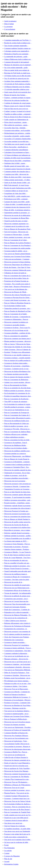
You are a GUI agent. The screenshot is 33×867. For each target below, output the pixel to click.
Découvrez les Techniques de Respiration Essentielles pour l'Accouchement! (18, 626)
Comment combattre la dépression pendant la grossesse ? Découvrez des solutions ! (16, 653)
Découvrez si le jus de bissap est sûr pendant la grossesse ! (16, 330)
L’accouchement (9, 29)
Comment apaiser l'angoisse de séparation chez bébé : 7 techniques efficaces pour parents (18, 169)
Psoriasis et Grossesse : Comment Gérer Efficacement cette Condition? (17, 703)
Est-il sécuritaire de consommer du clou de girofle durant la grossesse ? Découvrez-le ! (17, 393)
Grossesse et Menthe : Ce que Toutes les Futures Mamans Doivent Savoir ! (17, 552)
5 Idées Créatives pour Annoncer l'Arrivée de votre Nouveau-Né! (15, 621)
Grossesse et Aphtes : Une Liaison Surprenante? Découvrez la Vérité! (15, 686)
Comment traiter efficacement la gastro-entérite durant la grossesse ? (17, 418)
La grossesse (8, 26)
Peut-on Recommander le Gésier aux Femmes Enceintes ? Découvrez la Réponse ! (16, 423)
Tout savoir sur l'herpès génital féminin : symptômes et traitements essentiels (17, 254)
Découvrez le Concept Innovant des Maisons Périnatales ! (16, 601)
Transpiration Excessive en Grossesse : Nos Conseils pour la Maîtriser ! (17, 489)
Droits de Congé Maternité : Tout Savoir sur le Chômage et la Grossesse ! (17, 558)
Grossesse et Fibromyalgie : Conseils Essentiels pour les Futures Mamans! (16, 235)
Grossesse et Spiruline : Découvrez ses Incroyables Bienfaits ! (17, 675)
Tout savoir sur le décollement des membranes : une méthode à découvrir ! (17, 289)
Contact (6, 853)
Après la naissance (10, 21)
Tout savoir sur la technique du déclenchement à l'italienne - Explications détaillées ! (18, 755)
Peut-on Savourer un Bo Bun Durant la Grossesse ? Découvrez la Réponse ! (17, 809)
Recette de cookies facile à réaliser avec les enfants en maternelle (17, 43)
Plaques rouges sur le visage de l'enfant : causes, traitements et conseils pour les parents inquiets (17, 106)
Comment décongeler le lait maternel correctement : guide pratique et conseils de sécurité (17, 62)
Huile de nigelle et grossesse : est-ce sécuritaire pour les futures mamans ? (16, 426)
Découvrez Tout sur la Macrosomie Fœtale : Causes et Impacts (16, 689)
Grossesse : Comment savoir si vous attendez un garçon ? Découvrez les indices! (16, 369)
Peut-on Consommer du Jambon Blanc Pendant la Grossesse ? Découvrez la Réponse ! (17, 432)
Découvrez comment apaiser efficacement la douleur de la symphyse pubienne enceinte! (18, 495)
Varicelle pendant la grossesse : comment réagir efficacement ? (18, 407)
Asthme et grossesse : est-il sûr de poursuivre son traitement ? (15, 475)
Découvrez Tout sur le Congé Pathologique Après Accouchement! (16, 788)
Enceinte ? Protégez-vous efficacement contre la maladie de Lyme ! (17, 352)
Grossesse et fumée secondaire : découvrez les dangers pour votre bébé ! (17, 642)
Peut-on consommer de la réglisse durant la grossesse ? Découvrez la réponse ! (18, 527)
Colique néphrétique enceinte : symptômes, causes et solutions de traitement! (15, 437)
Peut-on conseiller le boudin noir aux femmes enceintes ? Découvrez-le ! (16, 563)
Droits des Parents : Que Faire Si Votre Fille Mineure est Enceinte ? (17, 267)
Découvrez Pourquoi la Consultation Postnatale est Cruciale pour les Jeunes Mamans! (17, 645)
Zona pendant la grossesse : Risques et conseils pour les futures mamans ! (17, 747)
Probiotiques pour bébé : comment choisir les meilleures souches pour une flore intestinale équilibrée (17, 199)
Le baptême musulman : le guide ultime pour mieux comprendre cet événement (17, 829)
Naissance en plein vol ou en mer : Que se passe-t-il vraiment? (17, 684)
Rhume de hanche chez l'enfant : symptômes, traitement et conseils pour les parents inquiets (17, 95)
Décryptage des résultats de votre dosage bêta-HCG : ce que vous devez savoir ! (17, 347)
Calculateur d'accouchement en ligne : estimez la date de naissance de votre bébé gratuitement (18, 152)
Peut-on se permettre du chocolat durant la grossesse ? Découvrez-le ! (17, 388)
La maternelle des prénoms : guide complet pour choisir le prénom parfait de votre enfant (18, 57)
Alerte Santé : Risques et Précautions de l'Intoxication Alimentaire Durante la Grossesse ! (17, 287)
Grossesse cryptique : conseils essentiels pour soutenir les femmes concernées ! (17, 358)
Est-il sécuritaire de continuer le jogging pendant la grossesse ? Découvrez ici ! (17, 404)
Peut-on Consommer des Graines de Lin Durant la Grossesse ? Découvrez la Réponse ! (17, 276)
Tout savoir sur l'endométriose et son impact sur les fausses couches (16, 410)
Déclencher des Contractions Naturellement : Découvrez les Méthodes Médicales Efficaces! (17, 640)
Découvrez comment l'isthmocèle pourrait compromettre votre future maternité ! (18, 270)
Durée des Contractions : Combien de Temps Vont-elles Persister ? (16, 610)
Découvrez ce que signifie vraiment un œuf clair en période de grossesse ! (17, 355)
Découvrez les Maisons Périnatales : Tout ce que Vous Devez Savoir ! (18, 615)
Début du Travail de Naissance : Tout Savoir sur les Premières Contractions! (17, 673)
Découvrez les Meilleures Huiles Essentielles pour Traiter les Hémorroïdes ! (18, 445)
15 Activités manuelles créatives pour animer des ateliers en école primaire (16, 89)
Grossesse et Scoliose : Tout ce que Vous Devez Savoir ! (18, 328)
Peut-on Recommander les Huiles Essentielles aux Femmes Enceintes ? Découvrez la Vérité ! (16, 385)
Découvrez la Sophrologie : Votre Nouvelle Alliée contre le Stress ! (15, 741)
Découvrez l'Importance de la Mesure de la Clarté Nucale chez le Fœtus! (17, 265)
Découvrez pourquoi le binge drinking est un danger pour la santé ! (17, 262)
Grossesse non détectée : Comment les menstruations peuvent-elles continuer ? (17, 692)
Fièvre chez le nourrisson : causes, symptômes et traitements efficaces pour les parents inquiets (17, 122)
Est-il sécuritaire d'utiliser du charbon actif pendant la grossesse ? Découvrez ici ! (18, 804)
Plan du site (8, 859)
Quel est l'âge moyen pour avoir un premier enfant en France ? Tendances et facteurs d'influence (17, 109)
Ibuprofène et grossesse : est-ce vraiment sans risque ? (17, 530)
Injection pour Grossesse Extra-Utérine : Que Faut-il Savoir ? (17, 256)
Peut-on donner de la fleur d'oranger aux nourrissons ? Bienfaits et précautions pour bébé (17, 117)
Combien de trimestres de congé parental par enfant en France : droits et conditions (18, 103)
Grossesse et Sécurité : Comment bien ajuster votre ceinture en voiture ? (16, 486)
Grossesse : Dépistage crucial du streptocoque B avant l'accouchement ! (17, 708)
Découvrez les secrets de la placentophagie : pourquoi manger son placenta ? (17, 582)
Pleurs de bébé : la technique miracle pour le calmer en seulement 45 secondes (18, 210)
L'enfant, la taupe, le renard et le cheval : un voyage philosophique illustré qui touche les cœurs (17, 111)
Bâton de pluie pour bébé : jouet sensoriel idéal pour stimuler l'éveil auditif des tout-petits (18, 177)
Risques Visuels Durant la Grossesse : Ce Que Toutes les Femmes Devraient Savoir (18, 569)
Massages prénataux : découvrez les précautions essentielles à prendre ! (16, 659)
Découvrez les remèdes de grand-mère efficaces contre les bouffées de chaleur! (17, 585)
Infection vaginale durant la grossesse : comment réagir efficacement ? (17, 533)
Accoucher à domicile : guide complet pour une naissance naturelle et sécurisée (17, 136)
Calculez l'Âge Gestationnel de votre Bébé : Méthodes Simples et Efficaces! (17, 779)
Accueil (6, 861)
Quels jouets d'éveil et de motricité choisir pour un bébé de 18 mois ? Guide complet (18, 92)
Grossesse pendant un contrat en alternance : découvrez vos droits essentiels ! (15, 454)
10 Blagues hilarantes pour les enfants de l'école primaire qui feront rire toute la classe (18, 87)
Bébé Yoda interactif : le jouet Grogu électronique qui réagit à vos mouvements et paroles (18, 185)
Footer (6, 845)
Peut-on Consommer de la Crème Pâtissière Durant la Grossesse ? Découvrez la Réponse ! (15, 240)
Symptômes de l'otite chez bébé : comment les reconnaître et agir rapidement (15, 193)
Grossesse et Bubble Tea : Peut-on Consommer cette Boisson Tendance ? (17, 752)
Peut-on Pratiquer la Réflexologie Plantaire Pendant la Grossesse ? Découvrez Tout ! (15, 719)
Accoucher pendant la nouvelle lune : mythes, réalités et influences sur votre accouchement (17, 141)
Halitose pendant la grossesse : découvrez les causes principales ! (18, 391)
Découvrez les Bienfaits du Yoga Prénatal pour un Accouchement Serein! (18, 705)
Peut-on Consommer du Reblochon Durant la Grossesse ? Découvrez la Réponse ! (16, 380)
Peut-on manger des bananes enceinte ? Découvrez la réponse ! (17, 377)
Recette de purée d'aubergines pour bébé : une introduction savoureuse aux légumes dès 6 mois (18, 188)
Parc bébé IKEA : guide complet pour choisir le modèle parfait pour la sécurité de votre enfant (17, 196)
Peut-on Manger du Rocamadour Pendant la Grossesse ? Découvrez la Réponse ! (18, 229)
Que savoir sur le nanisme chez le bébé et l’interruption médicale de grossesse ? (18, 840)
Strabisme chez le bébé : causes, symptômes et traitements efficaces (15, 163)
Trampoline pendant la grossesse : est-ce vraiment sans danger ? (17, 308)
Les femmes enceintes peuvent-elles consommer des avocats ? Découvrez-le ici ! (17, 374)
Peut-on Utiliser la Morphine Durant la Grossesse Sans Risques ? (17, 303)
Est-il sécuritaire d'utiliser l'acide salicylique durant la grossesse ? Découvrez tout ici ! (15, 306)
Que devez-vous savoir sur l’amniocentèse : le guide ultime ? (15, 823)
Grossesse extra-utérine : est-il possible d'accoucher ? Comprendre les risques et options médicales (17, 130)
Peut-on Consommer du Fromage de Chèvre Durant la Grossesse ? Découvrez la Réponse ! (18, 413)
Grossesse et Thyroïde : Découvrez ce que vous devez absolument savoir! (18, 429)
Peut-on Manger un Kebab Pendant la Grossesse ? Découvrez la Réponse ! (17, 519)
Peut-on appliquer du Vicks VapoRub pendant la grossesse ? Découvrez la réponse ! (17, 768)
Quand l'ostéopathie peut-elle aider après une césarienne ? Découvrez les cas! (17, 571)
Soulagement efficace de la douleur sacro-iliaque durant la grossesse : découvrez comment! (18, 590)
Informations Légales (11, 864)
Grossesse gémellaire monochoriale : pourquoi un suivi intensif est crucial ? (17, 478)
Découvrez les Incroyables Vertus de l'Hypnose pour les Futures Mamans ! (16, 278)
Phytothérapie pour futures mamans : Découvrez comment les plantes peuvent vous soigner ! (17, 681)
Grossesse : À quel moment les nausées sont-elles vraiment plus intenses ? (17, 497)
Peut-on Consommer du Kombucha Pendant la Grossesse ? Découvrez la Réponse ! (16, 399)
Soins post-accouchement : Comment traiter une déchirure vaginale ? (16, 259)
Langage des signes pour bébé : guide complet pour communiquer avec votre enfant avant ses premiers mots (17, 202)
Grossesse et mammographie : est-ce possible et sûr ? (16, 714)
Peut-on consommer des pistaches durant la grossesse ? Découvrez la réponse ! (18, 517)
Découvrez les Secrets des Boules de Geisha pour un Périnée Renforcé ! (16, 525)
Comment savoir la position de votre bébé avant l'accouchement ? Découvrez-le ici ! (17, 226)
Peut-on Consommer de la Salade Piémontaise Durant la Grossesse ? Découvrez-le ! (15, 314)
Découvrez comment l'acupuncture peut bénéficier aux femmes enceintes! (17, 774)
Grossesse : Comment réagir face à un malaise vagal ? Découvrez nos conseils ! (18, 798)
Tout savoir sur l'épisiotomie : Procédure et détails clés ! (17, 727)
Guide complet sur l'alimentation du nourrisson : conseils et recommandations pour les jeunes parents (18, 120)
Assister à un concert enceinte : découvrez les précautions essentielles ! (18, 382)
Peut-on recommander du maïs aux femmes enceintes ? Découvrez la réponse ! (18, 560)
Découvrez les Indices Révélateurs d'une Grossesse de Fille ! (17, 371)
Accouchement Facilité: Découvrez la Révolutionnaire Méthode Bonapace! (16, 744)
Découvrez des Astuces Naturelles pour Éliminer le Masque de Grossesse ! (17, 295)
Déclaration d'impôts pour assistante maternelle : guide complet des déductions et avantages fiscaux (16, 54)
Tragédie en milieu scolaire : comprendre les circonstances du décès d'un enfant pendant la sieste (18, 114)
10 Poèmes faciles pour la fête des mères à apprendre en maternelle (18, 76)
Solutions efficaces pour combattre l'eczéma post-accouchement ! (15, 434)
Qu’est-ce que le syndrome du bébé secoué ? (16, 842)
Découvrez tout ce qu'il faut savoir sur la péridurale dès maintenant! (17, 662)
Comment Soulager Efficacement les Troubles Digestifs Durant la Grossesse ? (17, 796)
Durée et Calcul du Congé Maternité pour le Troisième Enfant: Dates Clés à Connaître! (18, 763)
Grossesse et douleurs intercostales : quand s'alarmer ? (16, 363)
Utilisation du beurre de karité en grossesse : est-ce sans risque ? (15, 273)
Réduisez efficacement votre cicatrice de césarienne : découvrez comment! (17, 623)
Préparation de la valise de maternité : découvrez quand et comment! (16, 612)
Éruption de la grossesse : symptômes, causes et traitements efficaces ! (17, 366)
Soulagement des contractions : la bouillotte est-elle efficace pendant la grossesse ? (16, 629)
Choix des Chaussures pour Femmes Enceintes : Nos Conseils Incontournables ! (18, 637)
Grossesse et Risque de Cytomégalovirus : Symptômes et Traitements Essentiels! (18, 577)
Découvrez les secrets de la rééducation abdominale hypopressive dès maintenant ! (18, 215)
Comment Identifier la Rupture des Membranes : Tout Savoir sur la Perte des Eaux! (18, 733)
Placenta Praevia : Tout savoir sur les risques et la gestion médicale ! (16, 793)
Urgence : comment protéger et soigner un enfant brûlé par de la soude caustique (18, 98)
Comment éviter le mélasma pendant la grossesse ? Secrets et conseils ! (17, 465)
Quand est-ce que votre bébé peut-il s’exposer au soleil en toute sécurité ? (16, 818)
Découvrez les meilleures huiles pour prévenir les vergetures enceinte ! (16, 421)
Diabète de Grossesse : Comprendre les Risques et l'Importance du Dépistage (17, 317)
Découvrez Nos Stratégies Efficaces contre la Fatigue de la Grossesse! (16, 736)
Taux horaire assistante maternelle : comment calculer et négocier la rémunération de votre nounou (16, 46)
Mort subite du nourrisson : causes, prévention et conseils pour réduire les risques (17, 125)
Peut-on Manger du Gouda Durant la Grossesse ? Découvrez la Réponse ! (16, 459)
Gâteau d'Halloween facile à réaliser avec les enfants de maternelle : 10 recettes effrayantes (17, 59)
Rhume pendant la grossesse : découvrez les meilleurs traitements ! (17, 341)
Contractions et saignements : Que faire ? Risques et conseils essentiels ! (18, 651)
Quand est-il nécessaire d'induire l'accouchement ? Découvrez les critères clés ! (17, 607)
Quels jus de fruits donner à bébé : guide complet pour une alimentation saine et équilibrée (17, 183)
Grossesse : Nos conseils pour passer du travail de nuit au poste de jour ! (17, 284)
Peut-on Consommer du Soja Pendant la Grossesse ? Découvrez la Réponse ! (17, 245)
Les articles (8, 850)
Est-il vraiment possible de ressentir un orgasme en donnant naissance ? (17, 634)
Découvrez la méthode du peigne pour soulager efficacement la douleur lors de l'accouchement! (17, 596)
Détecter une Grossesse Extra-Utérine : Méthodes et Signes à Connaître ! (17, 716)
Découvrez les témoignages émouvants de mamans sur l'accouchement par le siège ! (18, 749)
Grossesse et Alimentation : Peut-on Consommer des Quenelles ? (16, 319)
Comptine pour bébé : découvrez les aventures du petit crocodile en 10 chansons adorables (16, 174)
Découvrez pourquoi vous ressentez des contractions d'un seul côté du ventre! (17, 632)
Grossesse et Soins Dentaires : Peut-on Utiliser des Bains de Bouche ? (17, 544)
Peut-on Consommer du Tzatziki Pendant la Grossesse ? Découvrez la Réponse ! (18, 812)
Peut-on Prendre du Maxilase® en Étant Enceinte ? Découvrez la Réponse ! (17, 311)
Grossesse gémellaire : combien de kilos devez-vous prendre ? (17, 333)
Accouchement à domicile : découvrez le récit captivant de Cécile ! (17, 667)
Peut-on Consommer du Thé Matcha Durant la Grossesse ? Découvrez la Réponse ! (16, 777)
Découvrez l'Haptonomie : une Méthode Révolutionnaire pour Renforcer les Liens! (17, 456)
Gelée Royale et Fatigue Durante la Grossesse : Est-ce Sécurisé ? (16, 757)
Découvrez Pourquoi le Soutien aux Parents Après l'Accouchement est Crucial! (16, 511)
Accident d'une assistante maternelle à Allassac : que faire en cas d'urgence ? (16, 81)
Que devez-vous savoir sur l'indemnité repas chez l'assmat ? (17, 831)
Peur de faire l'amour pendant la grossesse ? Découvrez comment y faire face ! (18, 555)
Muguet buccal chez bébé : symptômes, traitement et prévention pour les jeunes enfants (17, 161)
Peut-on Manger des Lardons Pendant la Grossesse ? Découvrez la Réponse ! (17, 243)
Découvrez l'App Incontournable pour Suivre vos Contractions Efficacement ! (17, 604)
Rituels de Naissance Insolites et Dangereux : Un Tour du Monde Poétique (15, 695)
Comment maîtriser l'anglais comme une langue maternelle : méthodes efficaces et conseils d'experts (17, 48)
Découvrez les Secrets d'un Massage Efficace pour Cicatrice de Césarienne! (17, 771)
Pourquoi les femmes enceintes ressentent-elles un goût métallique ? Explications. (16, 725)
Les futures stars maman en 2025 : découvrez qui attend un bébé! (15, 541)
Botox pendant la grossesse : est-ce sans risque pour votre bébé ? (17, 237)
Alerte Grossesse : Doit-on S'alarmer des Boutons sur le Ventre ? (17, 350)
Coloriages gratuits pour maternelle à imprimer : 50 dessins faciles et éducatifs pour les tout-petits (17, 51)
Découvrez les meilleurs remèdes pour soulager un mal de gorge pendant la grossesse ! (17, 451)
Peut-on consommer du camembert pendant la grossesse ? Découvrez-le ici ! (17, 336)
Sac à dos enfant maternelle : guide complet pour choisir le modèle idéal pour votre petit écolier (18, 68)
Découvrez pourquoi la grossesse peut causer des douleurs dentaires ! (17, 514)
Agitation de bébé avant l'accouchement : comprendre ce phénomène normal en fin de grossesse (18, 158)
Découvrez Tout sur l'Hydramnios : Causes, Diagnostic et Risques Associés (17, 782)
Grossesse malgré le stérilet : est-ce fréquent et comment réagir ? (15, 251)
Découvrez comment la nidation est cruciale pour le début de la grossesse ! (17, 322)
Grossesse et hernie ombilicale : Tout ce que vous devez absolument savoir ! (17, 648)
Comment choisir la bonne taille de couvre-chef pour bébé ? (16, 820)
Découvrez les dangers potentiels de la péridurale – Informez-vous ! (17, 760)
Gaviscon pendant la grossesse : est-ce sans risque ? (17, 790)
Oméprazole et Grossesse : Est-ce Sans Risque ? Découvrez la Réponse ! (17, 473)
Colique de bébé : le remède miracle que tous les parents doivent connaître (17, 204)
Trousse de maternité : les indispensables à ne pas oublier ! (17, 593)
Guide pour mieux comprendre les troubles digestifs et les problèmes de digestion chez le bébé (16, 837)
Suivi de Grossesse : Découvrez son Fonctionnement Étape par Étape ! (16, 232)
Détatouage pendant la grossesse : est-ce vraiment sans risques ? (17, 566)
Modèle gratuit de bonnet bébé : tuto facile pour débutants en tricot (16, 166)
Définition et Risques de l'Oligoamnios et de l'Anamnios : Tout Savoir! (18, 785)
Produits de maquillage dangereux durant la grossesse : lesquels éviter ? (18, 396)
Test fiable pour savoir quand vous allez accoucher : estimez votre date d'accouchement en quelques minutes (17, 144)
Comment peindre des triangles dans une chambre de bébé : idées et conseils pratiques (18, 172)
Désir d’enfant (9, 24)
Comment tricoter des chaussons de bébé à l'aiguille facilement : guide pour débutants (18, 207)
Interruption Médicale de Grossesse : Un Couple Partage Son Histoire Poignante (17, 697)
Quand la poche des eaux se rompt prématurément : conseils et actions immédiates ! (16, 221)
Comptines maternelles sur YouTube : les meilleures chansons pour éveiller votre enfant (18, 40)
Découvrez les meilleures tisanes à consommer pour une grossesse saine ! (17, 574)
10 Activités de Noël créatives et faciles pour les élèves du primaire (17, 84)
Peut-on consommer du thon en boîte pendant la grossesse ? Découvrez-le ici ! (17, 440)
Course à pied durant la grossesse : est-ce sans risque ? (17, 300)
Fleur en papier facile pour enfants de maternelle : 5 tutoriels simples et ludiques (18, 70)
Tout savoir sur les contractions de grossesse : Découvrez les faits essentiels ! (18, 618)
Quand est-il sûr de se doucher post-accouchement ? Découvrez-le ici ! (16, 766)
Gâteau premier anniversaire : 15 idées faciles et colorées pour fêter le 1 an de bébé (17, 180)
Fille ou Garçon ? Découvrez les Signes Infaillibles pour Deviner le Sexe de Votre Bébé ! (18, 344)
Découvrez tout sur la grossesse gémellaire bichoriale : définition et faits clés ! (17, 481)
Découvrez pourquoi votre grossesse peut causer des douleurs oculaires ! (18, 484)
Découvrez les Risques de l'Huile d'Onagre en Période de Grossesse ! (16, 292)
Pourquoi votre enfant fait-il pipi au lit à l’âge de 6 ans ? (17, 834)
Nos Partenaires (9, 848)
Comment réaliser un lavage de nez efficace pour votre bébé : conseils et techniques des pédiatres (16, 191)
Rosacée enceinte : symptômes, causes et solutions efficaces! (17, 503)
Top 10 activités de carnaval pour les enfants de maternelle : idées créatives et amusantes (17, 78)
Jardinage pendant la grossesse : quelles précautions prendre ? (17, 536)
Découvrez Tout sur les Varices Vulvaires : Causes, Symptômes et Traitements (18, 801)
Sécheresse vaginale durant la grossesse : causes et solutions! (17, 506)
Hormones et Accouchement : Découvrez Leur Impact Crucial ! (18, 700)
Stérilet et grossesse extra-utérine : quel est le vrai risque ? (18, 500)
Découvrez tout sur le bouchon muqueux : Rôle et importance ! (18, 722)
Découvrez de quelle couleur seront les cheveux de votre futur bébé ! (17, 522)
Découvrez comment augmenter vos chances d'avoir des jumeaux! (16, 224)
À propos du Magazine (12, 856)
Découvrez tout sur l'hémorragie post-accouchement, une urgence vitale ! (16, 588)
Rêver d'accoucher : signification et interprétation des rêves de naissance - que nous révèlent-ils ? (18, 147)
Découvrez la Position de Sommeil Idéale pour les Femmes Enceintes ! (18, 730)
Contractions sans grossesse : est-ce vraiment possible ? (16, 599)
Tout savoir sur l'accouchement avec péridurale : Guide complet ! (16, 738)
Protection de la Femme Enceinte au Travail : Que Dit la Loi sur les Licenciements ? (16, 281)
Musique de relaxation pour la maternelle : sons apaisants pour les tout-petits (18, 65)
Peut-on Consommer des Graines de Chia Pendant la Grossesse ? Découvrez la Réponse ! (18, 415)
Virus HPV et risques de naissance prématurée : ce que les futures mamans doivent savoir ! (17, 402)
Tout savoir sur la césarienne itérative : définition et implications (17, 711)
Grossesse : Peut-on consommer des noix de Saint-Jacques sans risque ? (18, 807)
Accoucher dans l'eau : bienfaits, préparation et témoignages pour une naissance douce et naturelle (16, 128)
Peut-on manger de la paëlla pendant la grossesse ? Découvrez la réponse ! (17, 360)
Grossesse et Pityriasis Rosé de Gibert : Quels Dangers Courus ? (17, 298)
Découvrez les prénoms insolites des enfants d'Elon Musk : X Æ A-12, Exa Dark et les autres (17, 100)
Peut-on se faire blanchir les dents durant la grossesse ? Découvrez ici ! (17, 492)
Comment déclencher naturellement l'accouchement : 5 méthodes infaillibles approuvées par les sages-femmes (17, 150)
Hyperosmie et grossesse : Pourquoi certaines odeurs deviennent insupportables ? (16, 547)
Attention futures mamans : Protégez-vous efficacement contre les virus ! (16, 549)
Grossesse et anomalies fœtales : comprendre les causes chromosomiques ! (18, 325)
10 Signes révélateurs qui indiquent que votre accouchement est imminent (17, 155)
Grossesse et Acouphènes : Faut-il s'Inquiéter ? (15, 443)
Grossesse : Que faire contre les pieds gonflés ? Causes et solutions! (16, 580)
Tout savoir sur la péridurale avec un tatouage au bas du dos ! (16, 656)
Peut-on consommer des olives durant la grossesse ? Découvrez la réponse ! (17, 508)
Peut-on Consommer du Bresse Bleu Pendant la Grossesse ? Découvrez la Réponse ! (16, 218)
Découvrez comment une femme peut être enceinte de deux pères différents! (18, 339)
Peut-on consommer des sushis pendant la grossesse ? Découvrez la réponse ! (18, 248)
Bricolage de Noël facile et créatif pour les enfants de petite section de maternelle (18, 73)
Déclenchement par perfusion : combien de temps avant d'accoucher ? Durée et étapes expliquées (17, 133)
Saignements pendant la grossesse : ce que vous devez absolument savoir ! (16, 213)
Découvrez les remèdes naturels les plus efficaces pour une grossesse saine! (17, 470)
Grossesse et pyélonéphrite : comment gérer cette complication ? (17, 462)
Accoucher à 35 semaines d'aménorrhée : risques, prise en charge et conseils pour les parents (18, 139)
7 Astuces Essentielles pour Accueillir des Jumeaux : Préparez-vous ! (18, 538)
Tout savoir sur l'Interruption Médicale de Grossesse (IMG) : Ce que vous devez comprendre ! (18, 670)
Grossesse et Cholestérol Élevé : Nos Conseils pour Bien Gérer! (16, 467)
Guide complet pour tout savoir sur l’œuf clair (18, 815)
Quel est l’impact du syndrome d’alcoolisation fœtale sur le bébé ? (15, 826)
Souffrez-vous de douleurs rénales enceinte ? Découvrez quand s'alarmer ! (17, 448)
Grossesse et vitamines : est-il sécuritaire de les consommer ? (17, 664)
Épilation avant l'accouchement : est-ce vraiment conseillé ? (17, 678)
